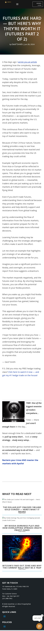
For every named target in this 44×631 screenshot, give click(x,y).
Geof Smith (17, 44)
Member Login (39, 4)
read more (22, 513)
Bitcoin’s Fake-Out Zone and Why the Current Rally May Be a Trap (22, 566)
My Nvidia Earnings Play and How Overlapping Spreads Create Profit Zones (22, 528)
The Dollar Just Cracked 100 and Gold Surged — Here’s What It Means (22, 509)
